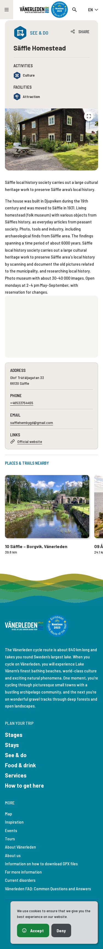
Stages (14, 734)
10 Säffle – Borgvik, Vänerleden (36, 546)
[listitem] (51, 139)
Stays (12, 745)
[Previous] (88, 116)
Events (11, 830)
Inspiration (14, 821)
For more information (23, 871)
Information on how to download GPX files (41, 863)
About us (13, 855)
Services (16, 775)
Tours (10, 838)
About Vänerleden (20, 846)
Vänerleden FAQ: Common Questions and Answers (48, 888)
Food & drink (20, 765)
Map (8, 813)
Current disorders (20, 880)
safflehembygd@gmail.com (31, 422)
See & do (16, 755)
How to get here (24, 785)
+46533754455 (21, 402)
